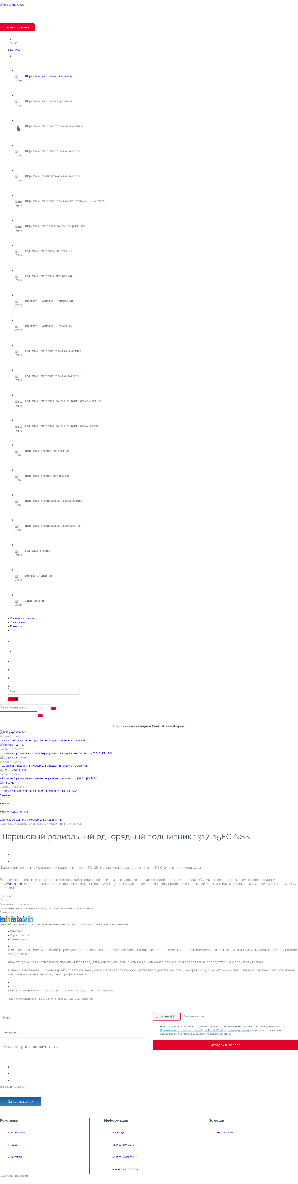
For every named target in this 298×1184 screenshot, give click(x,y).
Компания (9, 1120)
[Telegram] (30, 920)
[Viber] (19, 920)
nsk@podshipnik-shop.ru (18, 1095)
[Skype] (25, 920)
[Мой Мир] (13, 920)
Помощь (119, 1132)
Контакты (16, 626)
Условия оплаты (124, 1144)
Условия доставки (125, 1156)
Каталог (15, 49)
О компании (17, 622)
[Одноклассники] (7, 920)
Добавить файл (166, 1016)
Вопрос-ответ (227, 1132)
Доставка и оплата (22, 618)
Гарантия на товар (126, 1169)
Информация (116, 1120)
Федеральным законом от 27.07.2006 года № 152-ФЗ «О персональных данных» (205, 1030)
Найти (13, 699)
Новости (15, 1144)
